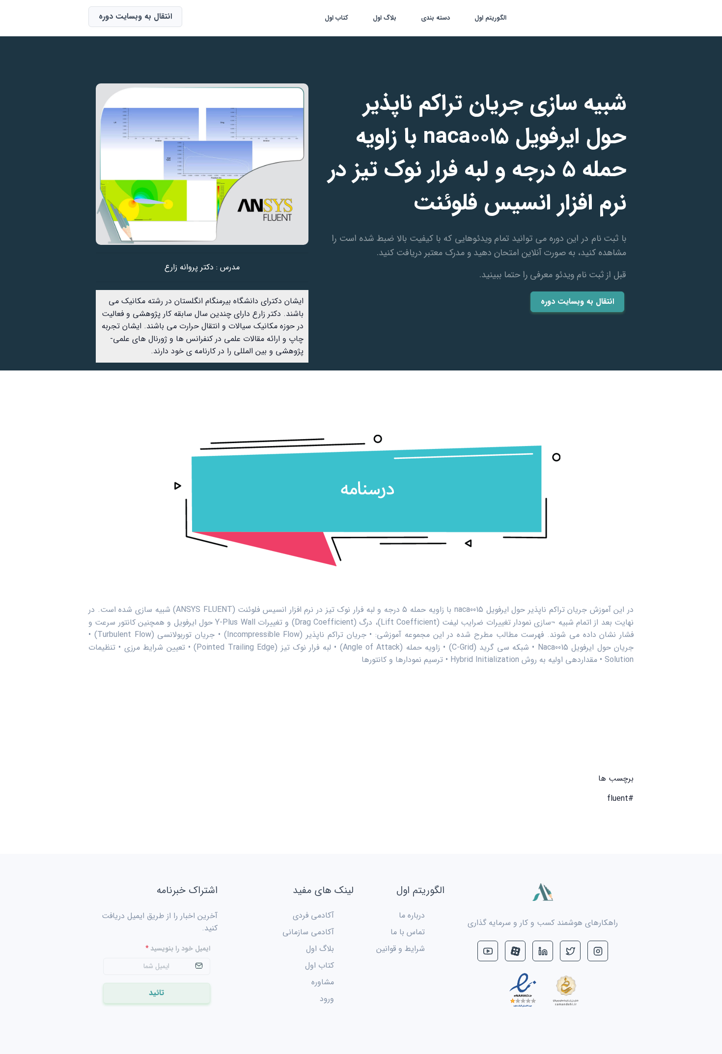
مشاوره (322, 982)
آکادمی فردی (313, 915)
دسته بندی (435, 18)
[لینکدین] (542, 951)
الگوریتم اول (490, 18)
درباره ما (412, 915)
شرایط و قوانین (400, 949)
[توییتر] (570, 951)
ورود (327, 999)
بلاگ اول (384, 18)
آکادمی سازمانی (308, 932)
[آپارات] (515, 951)
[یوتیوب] (487, 951)
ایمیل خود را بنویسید (177, 949)
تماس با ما (407, 932)
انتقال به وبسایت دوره (577, 301)
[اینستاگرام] (597, 951)
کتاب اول (336, 18)
